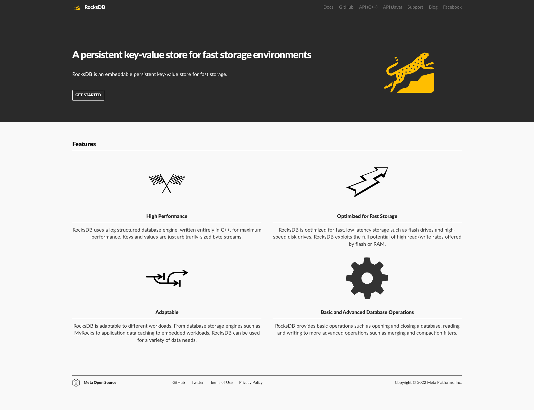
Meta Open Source (100, 383)
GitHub (346, 7)
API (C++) (368, 7)
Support (415, 7)
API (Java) (392, 7)
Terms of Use (221, 383)
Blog (433, 7)
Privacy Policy (251, 383)
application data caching (128, 333)
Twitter (198, 383)
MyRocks (84, 333)
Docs (328, 7)
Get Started (88, 95)
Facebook (452, 7)
